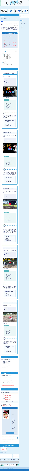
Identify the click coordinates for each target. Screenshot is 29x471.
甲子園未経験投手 (5, 53)
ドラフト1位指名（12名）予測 (8, 64)
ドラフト (2, 21)
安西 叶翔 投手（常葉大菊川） (8, 57)
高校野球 (7, 441)
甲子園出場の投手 (5, 59)
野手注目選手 (22, 27)
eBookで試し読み (9, 432)
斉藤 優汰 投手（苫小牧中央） (8, 54)
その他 (4, 62)
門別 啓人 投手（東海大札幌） (8, 58)
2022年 (2, 441)
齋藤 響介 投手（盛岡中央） (7, 55)
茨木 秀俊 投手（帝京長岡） (7, 56)
